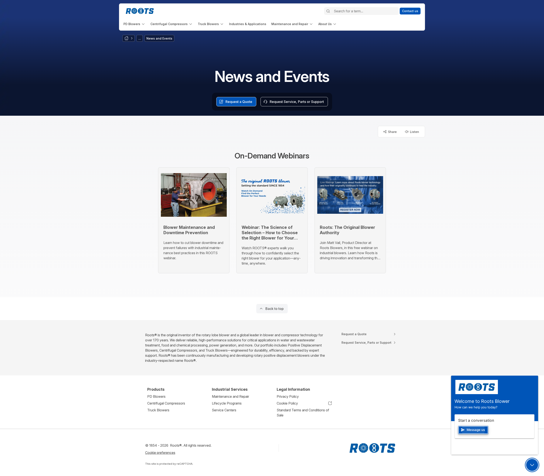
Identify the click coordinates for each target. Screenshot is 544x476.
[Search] (328, 11)
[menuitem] (134, 24)
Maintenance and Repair (230, 396)
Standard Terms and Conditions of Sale (303, 412)
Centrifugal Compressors (166, 403)
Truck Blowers (158, 410)
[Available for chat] (532, 465)
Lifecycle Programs (227, 403)
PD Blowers (156, 396)
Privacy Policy (288, 396)
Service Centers (224, 410)
